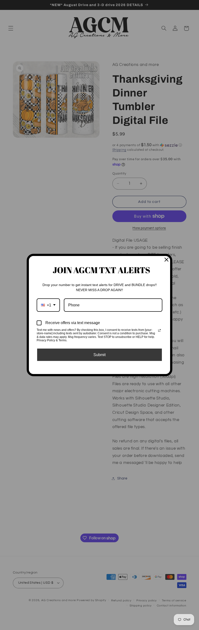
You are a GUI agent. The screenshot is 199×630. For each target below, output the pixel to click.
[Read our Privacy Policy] (159, 330)
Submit (99, 355)
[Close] (166, 259)
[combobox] (48, 305)
